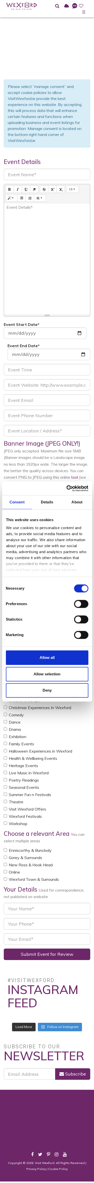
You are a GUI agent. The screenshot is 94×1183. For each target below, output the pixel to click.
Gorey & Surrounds (25, 857)
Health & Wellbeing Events (33, 758)
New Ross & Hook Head (31, 864)
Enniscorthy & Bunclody (30, 850)
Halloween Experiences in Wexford (40, 751)
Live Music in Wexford (29, 772)
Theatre (16, 801)
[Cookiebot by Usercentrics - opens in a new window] (67, 488)
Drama (15, 729)
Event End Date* (24, 345)
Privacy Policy (36, 1169)
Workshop (18, 823)
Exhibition (17, 736)
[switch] (81, 604)
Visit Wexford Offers (27, 809)
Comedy (16, 714)
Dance (15, 722)
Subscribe (75, 1074)
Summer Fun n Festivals (30, 794)
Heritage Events (23, 765)
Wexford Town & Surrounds (34, 879)
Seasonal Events (24, 787)
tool (74, 477)
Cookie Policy (58, 1169)
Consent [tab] (17, 502)
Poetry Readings (24, 780)
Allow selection (47, 674)
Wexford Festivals (25, 816)
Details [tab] (47, 502)
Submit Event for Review (47, 954)
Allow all (47, 657)
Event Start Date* (21, 324)
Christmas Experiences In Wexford (40, 707)
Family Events (21, 743)
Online (14, 872)
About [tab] (76, 502)
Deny (47, 690)
